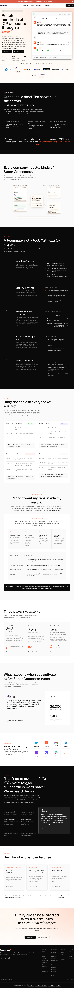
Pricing (32, 5)
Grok (59, 985)
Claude (38, 985)
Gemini (44, 985)
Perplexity (52, 985)
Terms (68, 979)
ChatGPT (31, 985)
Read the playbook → (49, 1)
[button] (25, 5)
